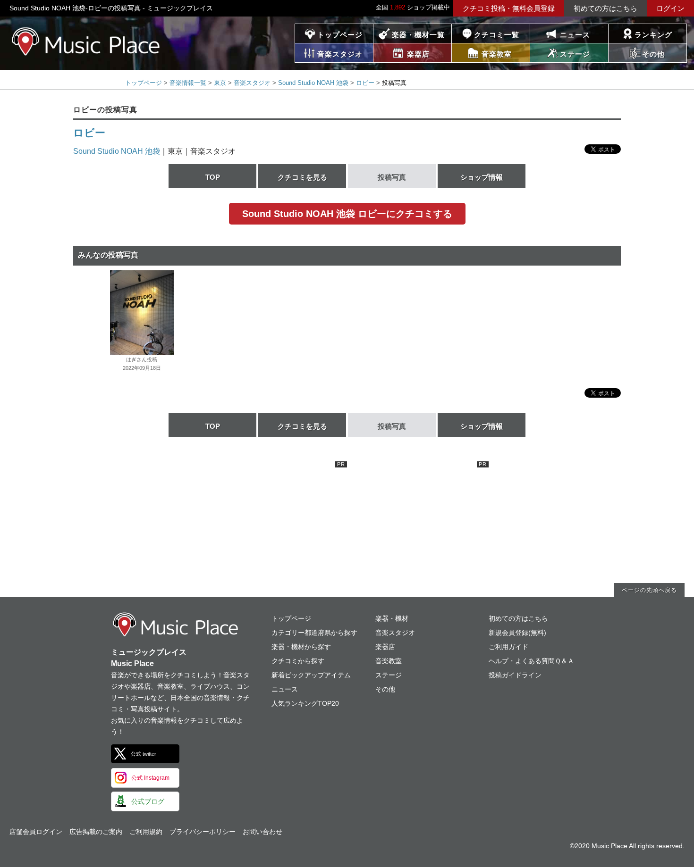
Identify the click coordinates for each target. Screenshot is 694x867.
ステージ (388, 675)
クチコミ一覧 (496, 35)
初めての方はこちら (605, 8)
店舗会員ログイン (35, 831)
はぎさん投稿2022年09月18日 (142, 364)
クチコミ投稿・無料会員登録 (509, 8)
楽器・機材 (391, 618)
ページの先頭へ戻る (649, 590)
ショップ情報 (481, 177)
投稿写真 (392, 177)
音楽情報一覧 (187, 82)
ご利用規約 (145, 831)
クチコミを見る (302, 177)
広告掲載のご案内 (95, 831)
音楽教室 (388, 661)
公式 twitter (143, 754)
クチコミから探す (297, 661)
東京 (220, 82)
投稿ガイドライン (515, 675)
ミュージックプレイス (86, 41)
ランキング (653, 35)
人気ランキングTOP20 (305, 703)
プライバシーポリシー (202, 831)
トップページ (340, 35)
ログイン (670, 8)
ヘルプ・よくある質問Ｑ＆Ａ (531, 661)
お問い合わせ (262, 831)
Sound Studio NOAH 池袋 (313, 82)
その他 (385, 689)
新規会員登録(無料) (517, 632)
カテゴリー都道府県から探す (314, 632)
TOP (212, 177)
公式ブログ (147, 801)
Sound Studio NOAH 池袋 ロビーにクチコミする (347, 213)
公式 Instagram (150, 778)
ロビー (365, 82)
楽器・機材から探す (301, 646)
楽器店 (385, 646)
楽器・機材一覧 (418, 35)
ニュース (575, 35)
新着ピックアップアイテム (311, 675)
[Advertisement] (276, 520)
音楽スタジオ (252, 82)
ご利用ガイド (508, 646)
